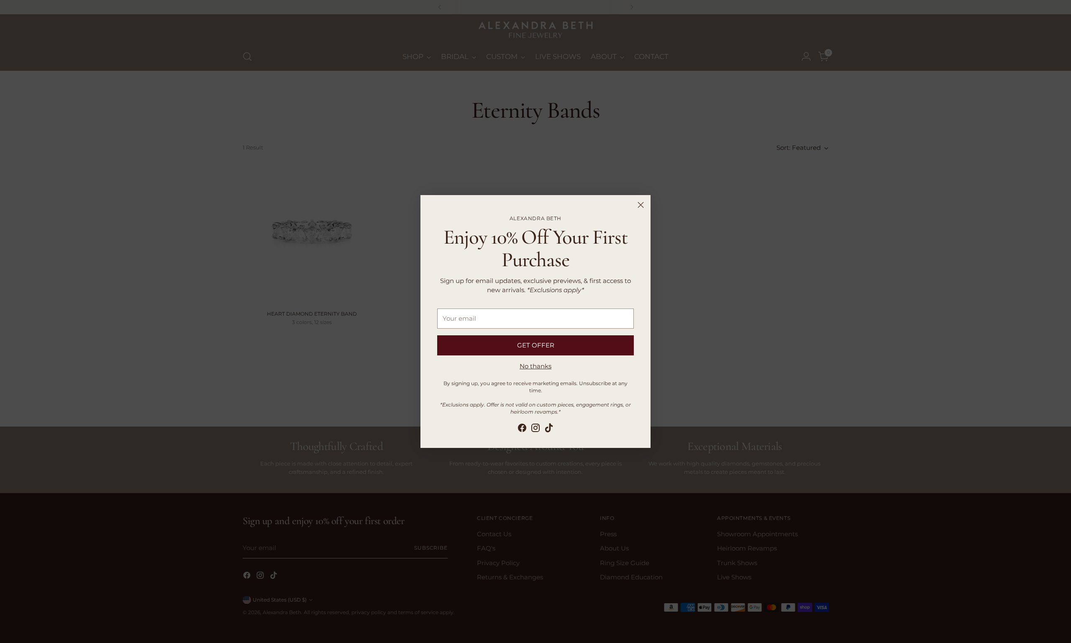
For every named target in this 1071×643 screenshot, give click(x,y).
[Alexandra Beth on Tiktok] (549, 429)
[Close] (640, 204)
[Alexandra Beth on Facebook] (522, 429)
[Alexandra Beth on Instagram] (535, 429)
